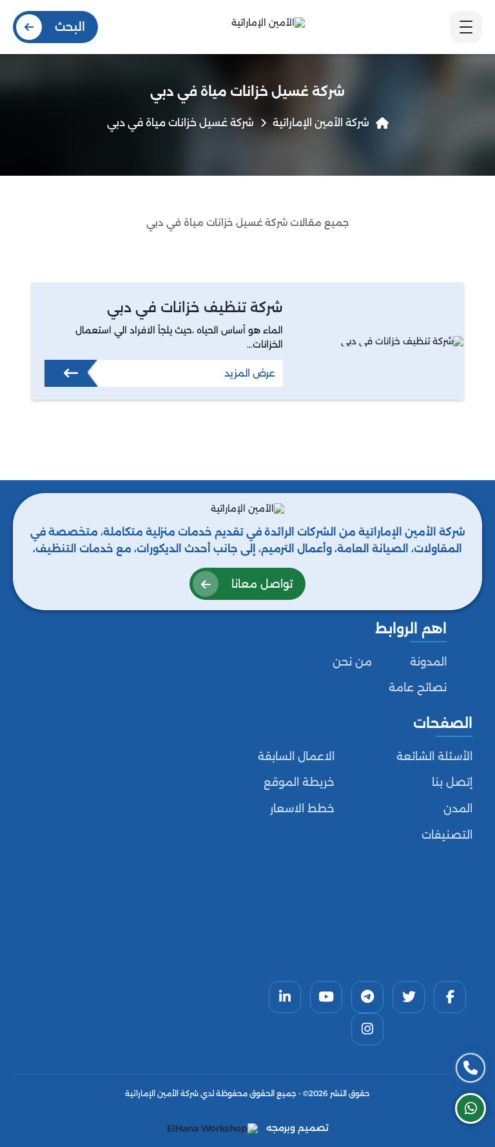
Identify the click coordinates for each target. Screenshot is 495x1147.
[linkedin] (285, 997)
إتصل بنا (452, 782)
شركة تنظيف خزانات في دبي (195, 307)
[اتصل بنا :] (470, 1067)
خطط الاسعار (302, 808)
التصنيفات (447, 834)
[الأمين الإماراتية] (268, 26)
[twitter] (409, 997)
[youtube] (326, 997)
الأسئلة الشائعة (434, 756)
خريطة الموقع (299, 782)
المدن (457, 808)
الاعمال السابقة (296, 756)
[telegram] (367, 997)
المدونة (428, 661)
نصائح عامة (418, 687)
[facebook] (450, 997)
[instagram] (367, 1029)
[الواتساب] (470, 1108)
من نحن (352, 661)
